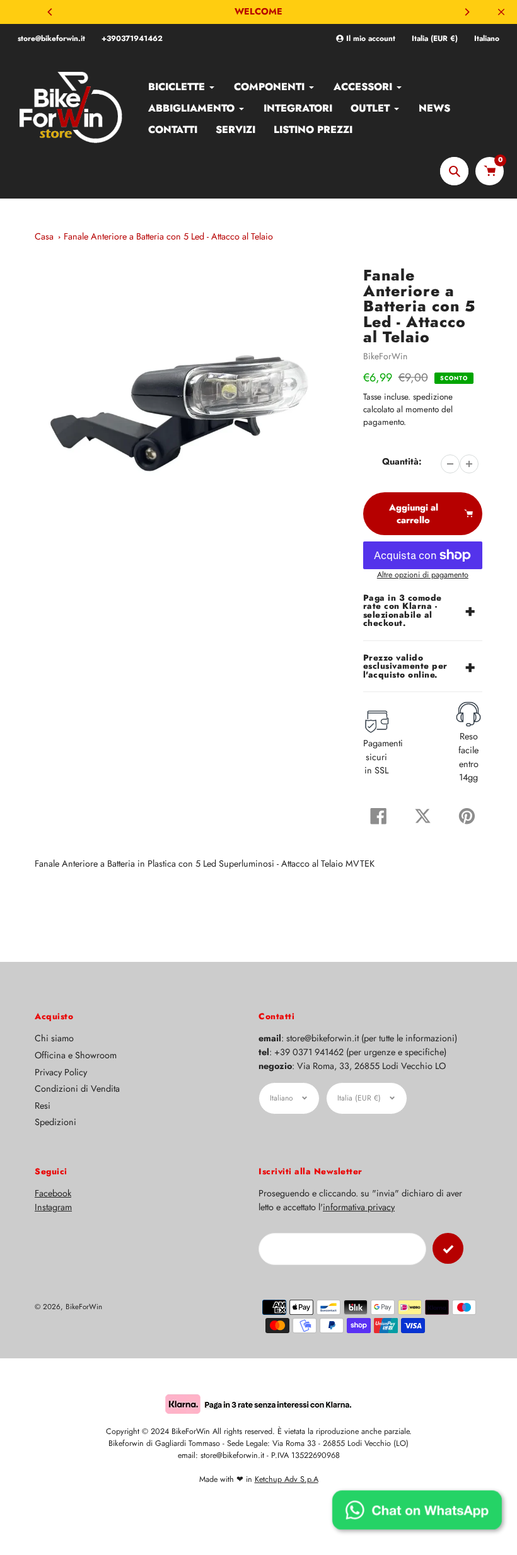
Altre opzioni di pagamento (422, 575)
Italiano (486, 38)
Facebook (53, 1193)
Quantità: (402, 461)
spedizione (433, 397)
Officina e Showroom (76, 1055)
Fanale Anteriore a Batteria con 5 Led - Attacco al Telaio (168, 236)
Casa (44, 236)
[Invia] (448, 1248)
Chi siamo (54, 1038)
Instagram (53, 1207)
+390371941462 (132, 38)
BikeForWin (385, 356)
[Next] (466, 12)
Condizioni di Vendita (77, 1088)
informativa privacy (359, 1207)
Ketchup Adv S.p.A (286, 1479)
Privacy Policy (61, 1072)
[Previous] (50, 12)
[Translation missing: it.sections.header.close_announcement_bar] (501, 12)
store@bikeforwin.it (51, 38)
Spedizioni (55, 1122)
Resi (42, 1105)
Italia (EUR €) (435, 38)
